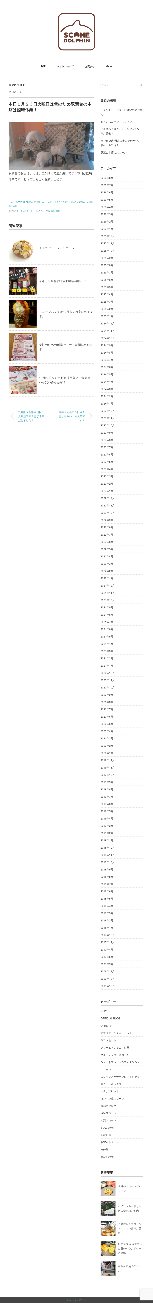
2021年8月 (107, 614)
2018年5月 (107, 898)
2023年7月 (107, 447)
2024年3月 (107, 389)
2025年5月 (107, 287)
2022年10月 (108, 512)
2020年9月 (107, 694)
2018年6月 (107, 891)
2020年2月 (107, 745)
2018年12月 (108, 847)
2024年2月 (107, 396)
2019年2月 (107, 833)
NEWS (104, 1011)
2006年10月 (108, 978)
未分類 (104, 1149)
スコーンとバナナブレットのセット (121, 1076)
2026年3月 (107, 214)
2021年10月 (108, 600)
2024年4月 (107, 381)
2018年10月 (108, 862)
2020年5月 (107, 724)
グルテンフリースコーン (115, 1055)
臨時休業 (55, 210)
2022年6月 (107, 542)
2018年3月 (107, 913)
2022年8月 (107, 527)
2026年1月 (107, 229)
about (109, 66)
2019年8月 (107, 789)
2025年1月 (107, 316)
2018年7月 (107, 884)
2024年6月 (107, 367)
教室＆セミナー (110, 1142)
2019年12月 (108, 760)
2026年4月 (107, 207)
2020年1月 (107, 753)
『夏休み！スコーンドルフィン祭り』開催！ (120, 131)
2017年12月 (108, 935)
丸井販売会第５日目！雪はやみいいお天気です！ (72, 416)
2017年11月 (108, 942)
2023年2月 (107, 483)
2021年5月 (107, 636)
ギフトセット (108, 1040)
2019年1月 (107, 840)
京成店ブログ (17, 85)
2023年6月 (107, 454)
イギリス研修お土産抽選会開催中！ (63, 281)
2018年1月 (107, 927)
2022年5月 (107, 549)
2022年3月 (107, 563)
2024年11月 (108, 330)
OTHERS (106, 1025)
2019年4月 (107, 818)
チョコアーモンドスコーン (57, 248)
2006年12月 (108, 971)
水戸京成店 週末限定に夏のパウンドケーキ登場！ (120, 143)
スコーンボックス (111, 1084)
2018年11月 (108, 855)
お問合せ (90, 66)
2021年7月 (107, 622)
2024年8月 (107, 352)
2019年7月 (107, 796)
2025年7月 (107, 272)
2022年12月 (108, 498)
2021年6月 (107, 629)
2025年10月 (108, 250)
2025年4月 (107, 294)
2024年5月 (107, 374)
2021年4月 (107, 644)
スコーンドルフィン (34, 210)
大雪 (48, 210)
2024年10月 (108, 338)
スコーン (18, 210)
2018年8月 (107, 876)
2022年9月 (107, 520)
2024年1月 (107, 403)
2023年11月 (108, 418)
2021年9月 (107, 607)
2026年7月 (107, 185)
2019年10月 (108, 775)
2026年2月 (107, 221)
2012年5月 (107, 957)
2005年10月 (108, 986)
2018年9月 (107, 869)
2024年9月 (107, 345)
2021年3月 (107, 651)
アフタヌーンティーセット (116, 1033)
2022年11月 (108, 505)
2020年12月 (108, 673)
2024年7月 (107, 360)
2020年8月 (107, 702)
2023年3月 (107, 476)
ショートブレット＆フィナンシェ (120, 1062)
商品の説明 (107, 1127)
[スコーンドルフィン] (76, 16)
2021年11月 (108, 593)
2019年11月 (108, 767)
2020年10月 (108, 687)
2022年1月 (107, 578)
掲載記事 (106, 1135)
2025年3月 (107, 301)
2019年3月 (107, 826)
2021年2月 (107, 658)
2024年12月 (108, 323)
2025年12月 (108, 236)
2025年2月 (107, 309)
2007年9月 (107, 964)
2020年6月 (107, 716)
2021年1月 (107, 665)
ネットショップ (65, 66)
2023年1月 (107, 491)
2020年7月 (107, 709)
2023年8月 (107, 440)
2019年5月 (107, 811)
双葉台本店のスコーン (114, 152)
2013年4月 (107, 949)
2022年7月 (107, 534)
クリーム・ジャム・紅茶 (115, 1047)
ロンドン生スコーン (112, 1098)
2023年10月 (108, 425)
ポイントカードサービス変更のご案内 (121, 112)
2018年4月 (107, 906)
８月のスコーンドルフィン (116, 121)
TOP (43, 66)
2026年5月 (107, 199)
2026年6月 (107, 192)
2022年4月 (107, 556)
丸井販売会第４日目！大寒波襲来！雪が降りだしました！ (31, 416)
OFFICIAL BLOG (110, 1018)
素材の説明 (107, 1157)
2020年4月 (107, 731)
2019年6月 (107, 804)
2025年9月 (107, 258)
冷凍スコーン (108, 1113)
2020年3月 (107, 738)
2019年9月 (107, 782)
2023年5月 (107, 462)
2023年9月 (107, 432)
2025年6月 (107, 280)
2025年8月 (107, 265)
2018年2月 (107, 920)
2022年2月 (107, 571)
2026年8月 (107, 178)
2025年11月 (108, 243)
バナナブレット (110, 1091)
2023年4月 (107, 469)
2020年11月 (108, 680)
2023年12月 (108, 411)
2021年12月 (108, 585)
